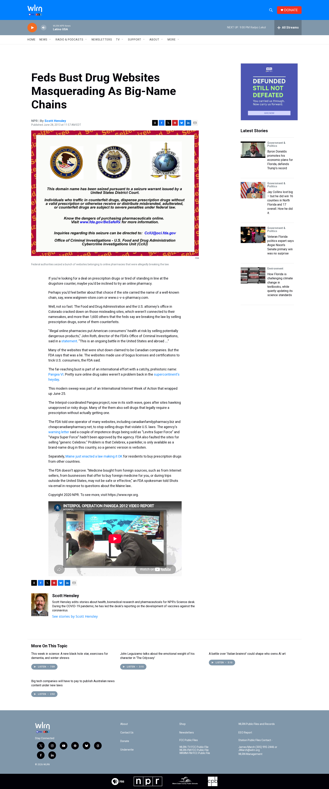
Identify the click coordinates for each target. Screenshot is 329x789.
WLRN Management (250, 754)
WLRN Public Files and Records (256, 724)
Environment (275, 268)
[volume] (43, 27)
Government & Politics (276, 144)
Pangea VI (55, 374)
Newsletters (102, 39)
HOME (31, 39)
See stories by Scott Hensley (75, 616)
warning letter (58, 432)
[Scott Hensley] (39, 604)
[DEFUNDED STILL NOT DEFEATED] (269, 92)
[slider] (49, 27)
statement (69, 341)
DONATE (291, 10)
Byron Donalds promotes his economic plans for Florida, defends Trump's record (280, 160)
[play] (32, 27)
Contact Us (126, 732)
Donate (124, 741)
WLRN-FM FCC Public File (194, 750)
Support (134, 39)
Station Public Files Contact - (255, 740)
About (154, 39)
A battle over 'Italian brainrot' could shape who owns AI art (247, 654)
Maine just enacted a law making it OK (93, 456)
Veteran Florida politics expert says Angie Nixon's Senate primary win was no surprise (280, 245)
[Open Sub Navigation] (50, 39)
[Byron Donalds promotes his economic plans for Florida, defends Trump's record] (253, 149)
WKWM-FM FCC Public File (194, 753)
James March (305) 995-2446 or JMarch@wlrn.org (257, 749)
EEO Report (245, 732)
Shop (182, 724)
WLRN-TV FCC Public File (193, 747)
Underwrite (127, 749)
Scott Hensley (55, 121)
